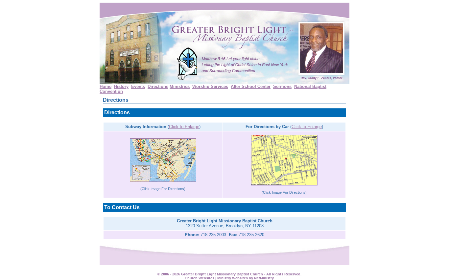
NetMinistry (263, 278)
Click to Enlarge (184, 126)
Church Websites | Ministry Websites (217, 278)
